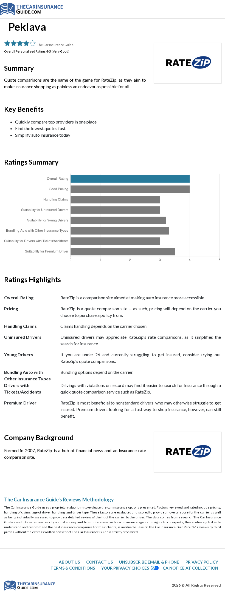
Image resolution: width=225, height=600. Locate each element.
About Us (69, 561)
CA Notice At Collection (190, 567)
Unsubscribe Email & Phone (149, 561)
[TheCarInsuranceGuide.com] (31, 9)
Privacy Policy (201, 561)
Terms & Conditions (72, 567)
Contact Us (99, 561)
